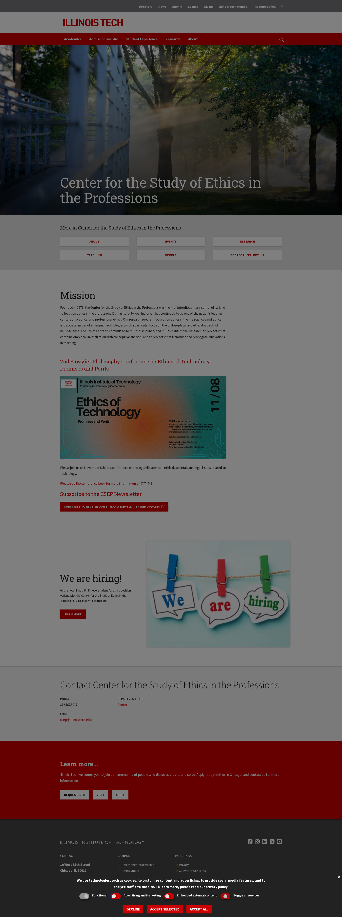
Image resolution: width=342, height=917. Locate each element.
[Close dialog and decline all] (339, 876)
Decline (133, 909)
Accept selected (165, 909)
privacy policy (217, 886)
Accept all (199, 909)
